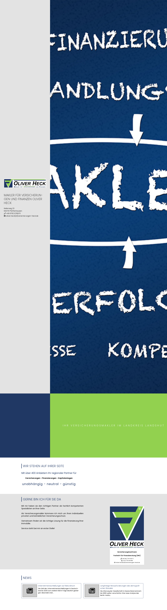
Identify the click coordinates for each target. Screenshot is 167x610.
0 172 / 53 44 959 (128, 560)
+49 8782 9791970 (13, 213)
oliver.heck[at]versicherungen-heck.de (22, 216)
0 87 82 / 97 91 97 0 (127, 558)
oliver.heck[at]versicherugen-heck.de (128, 562)
